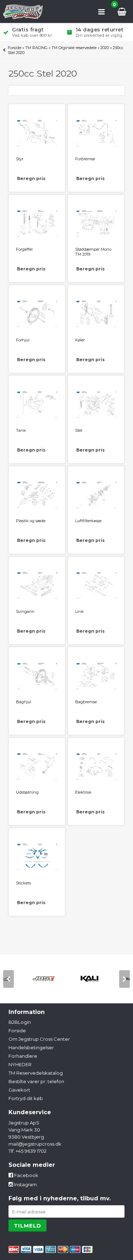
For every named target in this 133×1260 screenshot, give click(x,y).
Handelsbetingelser (31, 1047)
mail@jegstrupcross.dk (35, 1144)
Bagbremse (86, 701)
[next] (124, 979)
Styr (19, 158)
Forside (14, 47)
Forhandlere (23, 1056)
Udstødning (27, 792)
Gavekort (19, 1090)
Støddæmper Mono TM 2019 (93, 252)
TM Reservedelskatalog (36, 1073)
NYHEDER (20, 1064)
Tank (21, 430)
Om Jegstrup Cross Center (39, 1039)
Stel (78, 430)
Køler (80, 340)
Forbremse (85, 158)
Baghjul (23, 701)
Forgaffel (24, 249)
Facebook (25, 1175)
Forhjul (22, 340)
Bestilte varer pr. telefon (36, 1081)
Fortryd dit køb (26, 1098)
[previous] (8, 979)
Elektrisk (83, 792)
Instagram (25, 1184)
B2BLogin (20, 1022)
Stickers (23, 882)
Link (79, 611)
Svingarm (25, 611)
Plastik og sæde (30, 520)
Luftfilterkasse (88, 520)
